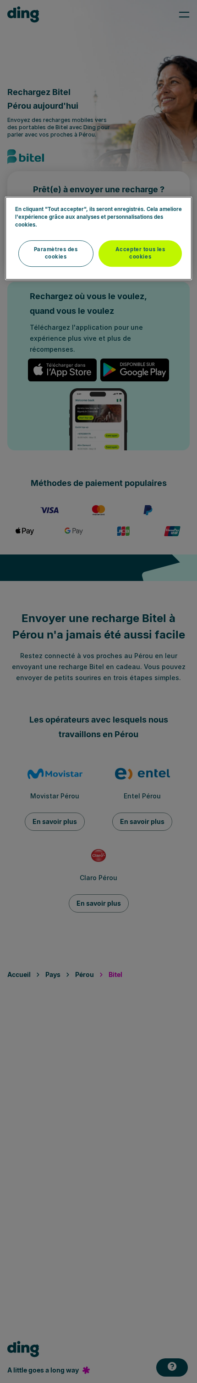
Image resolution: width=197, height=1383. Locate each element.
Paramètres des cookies (56, 253)
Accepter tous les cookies (140, 253)
